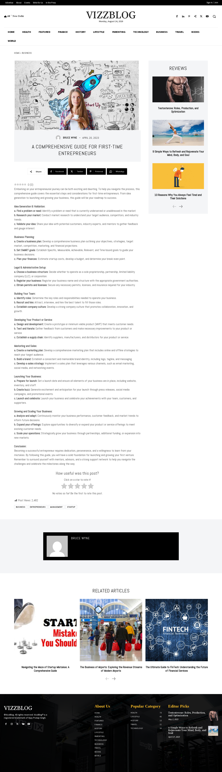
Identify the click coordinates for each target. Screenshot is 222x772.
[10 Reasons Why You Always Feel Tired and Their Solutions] (178, 176)
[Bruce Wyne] (59, 137)
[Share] (195, 16)
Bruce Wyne (70, 137)
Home (17, 52)
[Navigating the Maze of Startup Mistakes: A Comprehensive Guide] (45, 630)
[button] (214, 16)
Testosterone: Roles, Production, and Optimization (178, 110)
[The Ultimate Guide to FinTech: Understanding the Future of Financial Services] (176, 630)
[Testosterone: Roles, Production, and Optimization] (178, 89)
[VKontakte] (23, 724)
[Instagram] (12, 724)
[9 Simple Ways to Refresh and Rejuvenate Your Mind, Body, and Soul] (178, 133)
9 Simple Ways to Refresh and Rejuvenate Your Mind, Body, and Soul (178, 153)
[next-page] (180, 206)
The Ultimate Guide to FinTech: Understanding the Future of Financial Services (177, 668)
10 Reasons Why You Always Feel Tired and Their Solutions (178, 196)
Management (56, 507)
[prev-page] (174, 206)
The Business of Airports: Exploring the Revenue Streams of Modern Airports (111, 668)
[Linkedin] (183, 16)
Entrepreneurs (38, 507)
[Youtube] (207, 16)
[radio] (64, 486)
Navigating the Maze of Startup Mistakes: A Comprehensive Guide (45, 668)
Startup (71, 507)
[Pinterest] (189, 16)
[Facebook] (177, 16)
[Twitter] (201, 16)
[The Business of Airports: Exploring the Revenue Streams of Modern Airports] (111, 630)
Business (27, 52)
